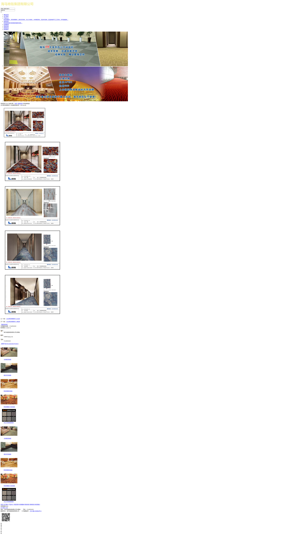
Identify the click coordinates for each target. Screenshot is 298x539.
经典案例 (6, 24)
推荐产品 (9, 343)
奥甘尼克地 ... (22, 19)
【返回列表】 (4, 324)
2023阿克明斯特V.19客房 (13, 321)
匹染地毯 (50, 19)
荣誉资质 (6, 26)
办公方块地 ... (30, 19)
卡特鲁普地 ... (37, 19)
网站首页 (6, 14)
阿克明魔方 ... (7, 19)
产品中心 (6, 18)
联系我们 (6, 29)
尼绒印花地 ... (18, 23)
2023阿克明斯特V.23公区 (13, 318)
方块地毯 (12, 23)
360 (7, 507)
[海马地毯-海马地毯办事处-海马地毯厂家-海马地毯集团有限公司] (24, 7)
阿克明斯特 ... (15, 19)
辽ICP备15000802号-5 (36, 511)
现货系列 (6, 21)
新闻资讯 (6, 27)
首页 (16, 103)
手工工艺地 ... (57, 19)
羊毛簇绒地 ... (64, 19)
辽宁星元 (3, 507)
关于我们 (6, 16)
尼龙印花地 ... (44, 19)
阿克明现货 (7, 23)
